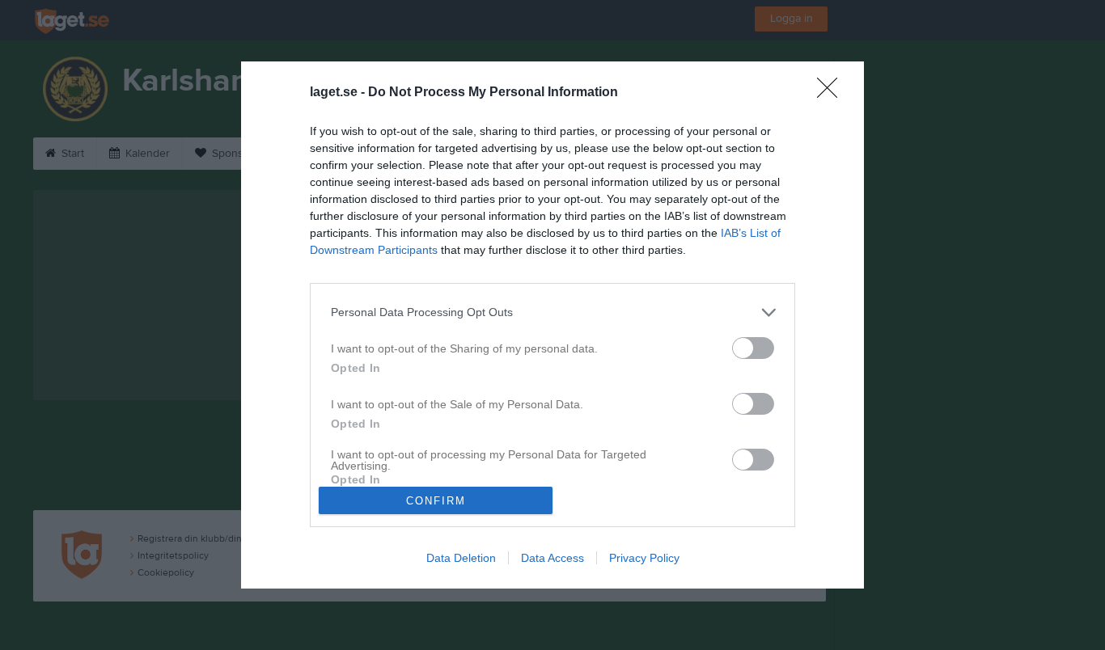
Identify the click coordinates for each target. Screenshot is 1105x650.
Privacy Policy (644, 557)
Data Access (552, 557)
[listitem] (552, 312)
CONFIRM (436, 501)
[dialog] (552, 325)
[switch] (753, 348)
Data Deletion (461, 557)
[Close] (832, 93)
